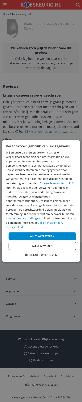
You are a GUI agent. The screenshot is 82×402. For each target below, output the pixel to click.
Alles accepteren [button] (42, 236)
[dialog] (41, 201)
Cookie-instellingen (50, 223)
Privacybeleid (14, 227)
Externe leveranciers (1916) (57, 183)
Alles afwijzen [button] (42, 246)
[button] (41, 255)
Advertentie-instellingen (24, 218)
